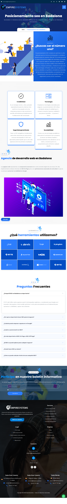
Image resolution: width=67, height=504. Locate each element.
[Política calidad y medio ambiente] (17, 435)
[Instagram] (51, 2)
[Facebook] (59, 2)
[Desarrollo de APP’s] (50, 416)
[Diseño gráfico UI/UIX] (50, 409)
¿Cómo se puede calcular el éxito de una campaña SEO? (20, 355)
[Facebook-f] (32, 467)
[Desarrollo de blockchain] (50, 421)
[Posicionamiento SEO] (50, 411)
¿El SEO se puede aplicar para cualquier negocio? (18, 342)
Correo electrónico (33, 451)
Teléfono (33, 461)
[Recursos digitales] (50, 438)
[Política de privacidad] (17, 433)
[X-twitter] (57, 2)
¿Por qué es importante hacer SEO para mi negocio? (19, 317)
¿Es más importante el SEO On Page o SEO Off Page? (19, 336)
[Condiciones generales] (17, 438)
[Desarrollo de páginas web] (50, 414)
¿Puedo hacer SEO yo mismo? (12, 349)
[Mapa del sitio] (17, 440)
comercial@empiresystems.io (33, 453)
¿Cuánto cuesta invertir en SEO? (13, 330)
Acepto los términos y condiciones (17, 390)
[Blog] (50, 430)
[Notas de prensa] (50, 435)
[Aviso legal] (17, 430)
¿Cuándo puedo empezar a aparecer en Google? (18, 323)
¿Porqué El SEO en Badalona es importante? (16, 293)
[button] (33, 293)
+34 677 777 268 (33, 462)
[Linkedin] (54, 2)
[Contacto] (50, 433)
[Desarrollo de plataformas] (50, 419)
